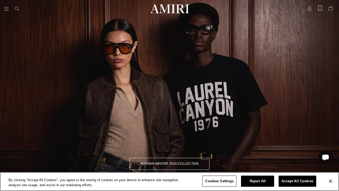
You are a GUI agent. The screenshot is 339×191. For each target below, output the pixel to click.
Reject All (258, 181)
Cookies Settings (219, 181)
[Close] (330, 181)
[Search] (17, 9)
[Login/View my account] (309, 10)
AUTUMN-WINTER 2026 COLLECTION (169, 164)
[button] (7, 9)
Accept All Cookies (297, 181)
